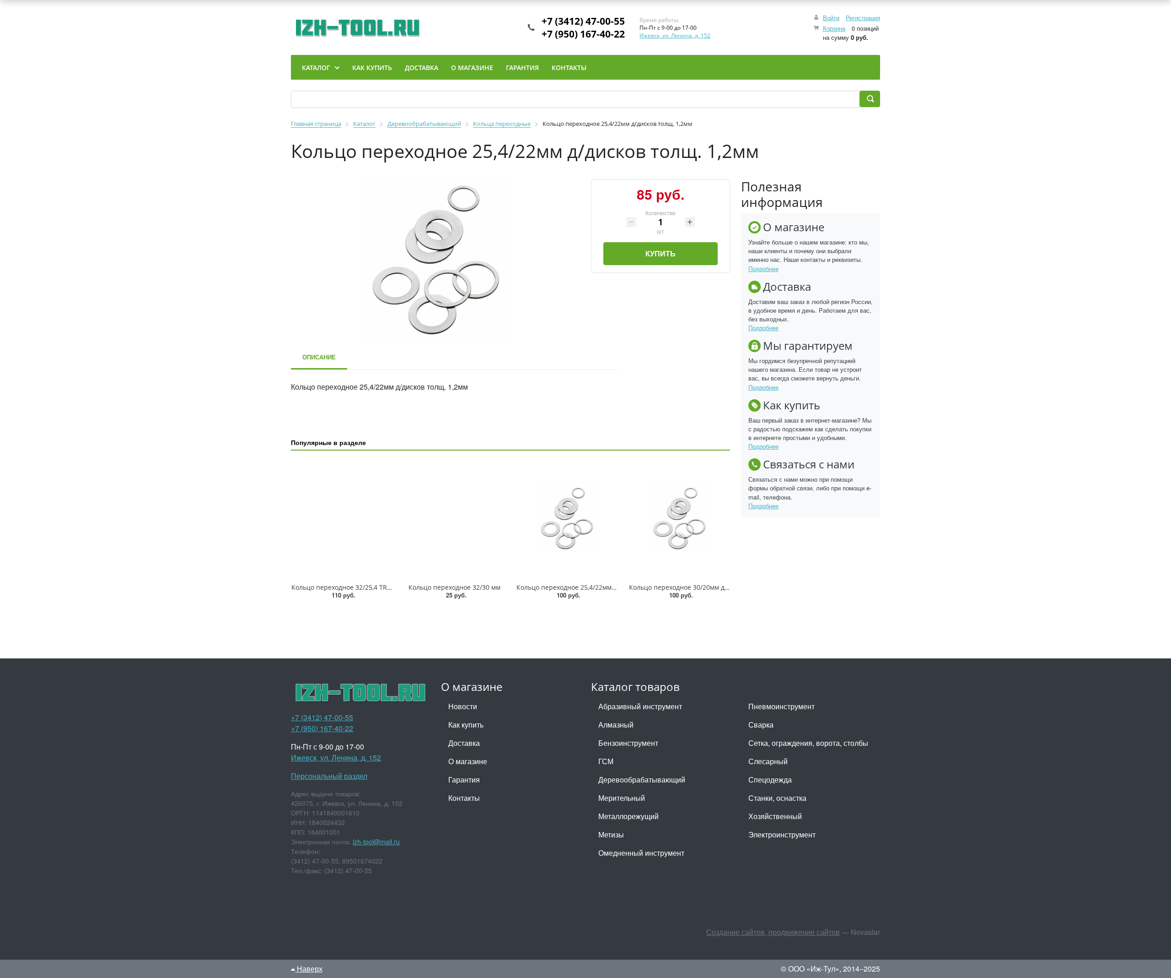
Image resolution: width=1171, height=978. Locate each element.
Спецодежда (770, 779)
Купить (660, 253)
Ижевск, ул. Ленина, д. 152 (674, 35)
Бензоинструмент (628, 743)
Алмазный (616, 724)
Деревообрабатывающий (641, 779)
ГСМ (605, 761)
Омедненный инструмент (641, 853)
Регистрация (863, 17)
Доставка (464, 743)
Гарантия (464, 779)
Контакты (464, 798)
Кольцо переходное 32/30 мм (454, 587)
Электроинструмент (782, 834)
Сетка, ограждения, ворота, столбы (808, 743)
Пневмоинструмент (781, 706)
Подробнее (763, 268)
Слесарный (768, 761)
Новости (462, 706)
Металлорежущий (628, 816)
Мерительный (621, 798)
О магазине (467, 761)
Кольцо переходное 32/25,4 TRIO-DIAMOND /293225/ (373, 587)
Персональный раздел (329, 776)
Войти (831, 17)
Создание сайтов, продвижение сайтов (773, 932)
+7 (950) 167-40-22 (583, 33)
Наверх (308, 968)
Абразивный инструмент (640, 706)
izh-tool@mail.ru (376, 841)
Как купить (465, 724)
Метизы (611, 834)
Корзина (834, 28)
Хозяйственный (775, 816)
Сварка (761, 724)
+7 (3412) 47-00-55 (583, 21)
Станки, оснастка (777, 798)
